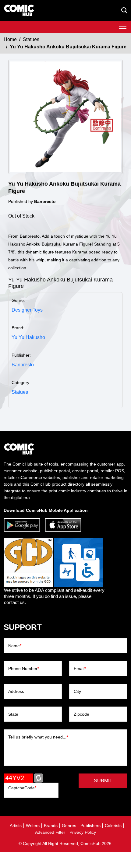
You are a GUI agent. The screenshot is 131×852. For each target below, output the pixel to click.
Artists (16, 825)
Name (14, 646)
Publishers (90, 825)
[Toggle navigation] (122, 27)
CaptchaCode (22, 788)
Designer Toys (27, 310)
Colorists (113, 825)
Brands (51, 825)
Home (10, 39)
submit (103, 780)
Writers (33, 825)
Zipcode (81, 714)
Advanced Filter (50, 832)
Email (80, 668)
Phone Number (23, 668)
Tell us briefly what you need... (38, 737)
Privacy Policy (82, 832)
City (77, 691)
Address (16, 691)
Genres (69, 825)
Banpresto (23, 364)
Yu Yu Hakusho (28, 337)
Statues (31, 39)
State (13, 714)
